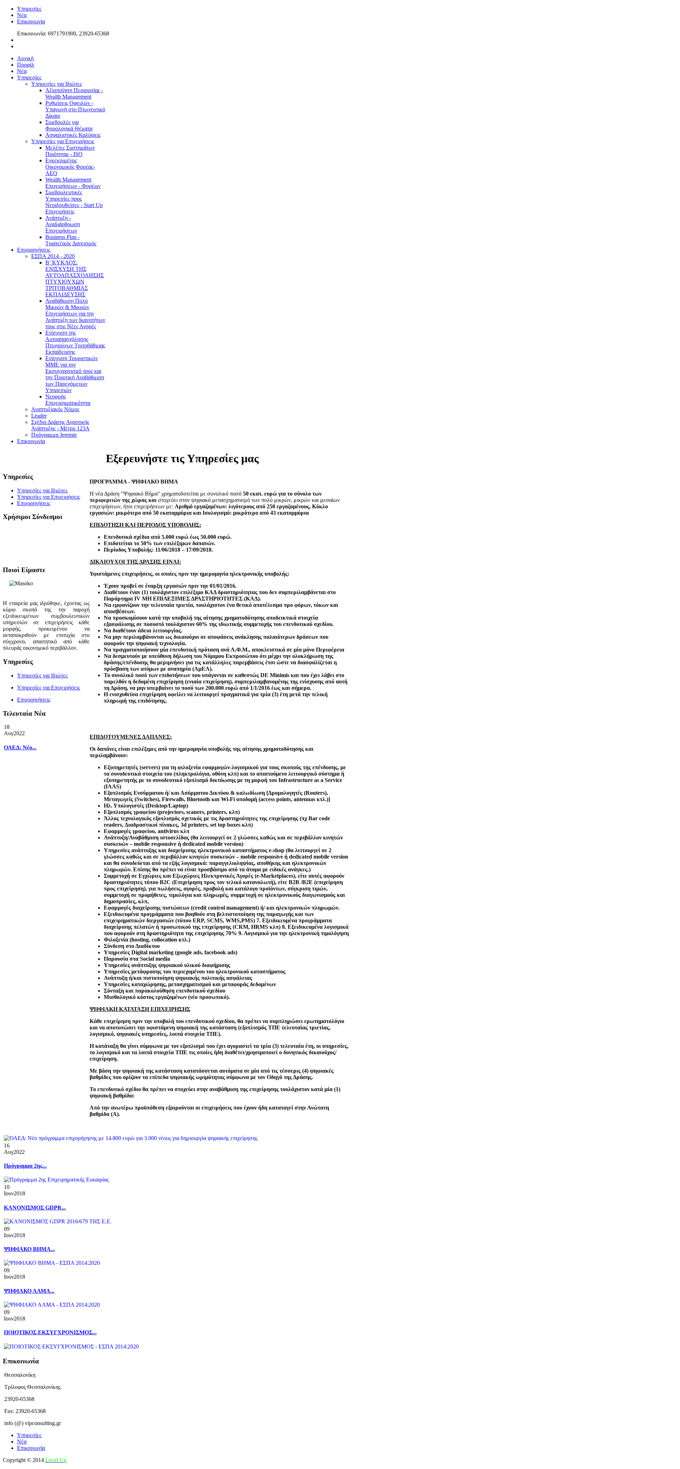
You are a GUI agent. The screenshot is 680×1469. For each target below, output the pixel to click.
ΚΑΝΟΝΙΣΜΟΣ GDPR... (35, 1208)
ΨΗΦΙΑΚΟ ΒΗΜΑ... (29, 1249)
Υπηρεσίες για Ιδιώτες (42, 675)
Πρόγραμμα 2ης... (25, 1166)
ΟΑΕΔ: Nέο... (20, 747)
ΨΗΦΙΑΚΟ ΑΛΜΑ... (29, 1291)
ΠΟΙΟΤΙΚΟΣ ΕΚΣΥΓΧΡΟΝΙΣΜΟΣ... (50, 1332)
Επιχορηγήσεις (33, 700)
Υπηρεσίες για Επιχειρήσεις (48, 688)
